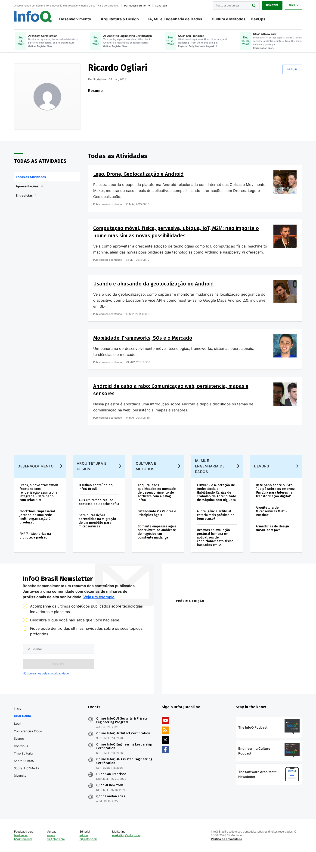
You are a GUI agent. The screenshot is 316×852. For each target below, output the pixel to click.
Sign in (293, 5)
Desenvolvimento (75, 19)
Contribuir (21, 746)
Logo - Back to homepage (33, 16)
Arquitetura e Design (92, 466)
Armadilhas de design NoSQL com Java (272, 528)
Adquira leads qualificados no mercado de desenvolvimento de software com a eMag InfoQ (157, 492)
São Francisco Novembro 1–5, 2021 (262, 679)
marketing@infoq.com (126, 835)
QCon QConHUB (208, 611)
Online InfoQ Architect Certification (123, 733)
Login (18, 723)
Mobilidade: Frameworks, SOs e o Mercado (142, 338)
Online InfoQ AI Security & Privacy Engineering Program (122, 720)
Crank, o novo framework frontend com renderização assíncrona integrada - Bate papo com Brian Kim (38, 492)
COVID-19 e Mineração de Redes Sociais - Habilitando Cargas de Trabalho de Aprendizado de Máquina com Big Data (216, 492)
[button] (58, 664)
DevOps (258, 19)
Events (19, 738)
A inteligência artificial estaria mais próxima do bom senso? (216, 515)
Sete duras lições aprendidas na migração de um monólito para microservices (97, 520)
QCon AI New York (109, 785)
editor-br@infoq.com (88, 837)
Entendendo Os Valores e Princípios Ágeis (157, 513)
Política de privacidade (226, 839)
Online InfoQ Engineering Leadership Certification (124, 746)
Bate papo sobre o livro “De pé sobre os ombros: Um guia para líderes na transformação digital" (275, 490)
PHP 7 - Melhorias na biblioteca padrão (35, 535)
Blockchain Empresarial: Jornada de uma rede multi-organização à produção (37, 516)
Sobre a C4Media (26, 768)
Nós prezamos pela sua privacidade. (46, 673)
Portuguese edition (135, 5)
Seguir (292, 69)
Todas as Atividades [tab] (31, 177)
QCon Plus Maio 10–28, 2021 (195, 679)
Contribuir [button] (161, 5)
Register (272, 5)
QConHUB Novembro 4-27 (194, 673)
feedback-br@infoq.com (23, 837)
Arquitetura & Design (120, 19)
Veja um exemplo (99, 597)
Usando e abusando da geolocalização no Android (153, 284)
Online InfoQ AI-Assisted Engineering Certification (124, 761)
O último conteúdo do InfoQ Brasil (96, 487)
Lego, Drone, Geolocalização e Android (138, 174)
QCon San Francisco (111, 774)
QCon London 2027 (110, 796)
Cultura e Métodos (228, 19)
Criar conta (22, 716)
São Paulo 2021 (247, 673)
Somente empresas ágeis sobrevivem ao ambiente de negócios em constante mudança (157, 531)
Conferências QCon (28, 731)
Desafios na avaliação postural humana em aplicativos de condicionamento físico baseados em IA (215, 537)
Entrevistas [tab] (26, 195)
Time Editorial (23, 753)
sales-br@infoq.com (56, 837)
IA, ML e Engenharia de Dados (175, 19)
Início (17, 708)
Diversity (20, 775)
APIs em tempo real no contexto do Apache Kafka (99, 502)
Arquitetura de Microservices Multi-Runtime (271, 511)
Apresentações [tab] (29, 186)
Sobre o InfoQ (24, 761)
